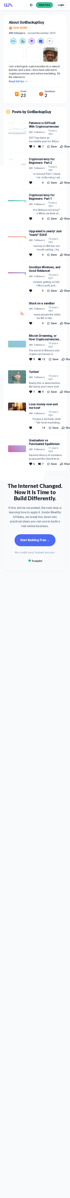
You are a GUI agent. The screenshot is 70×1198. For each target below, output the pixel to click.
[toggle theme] (31, 5)
